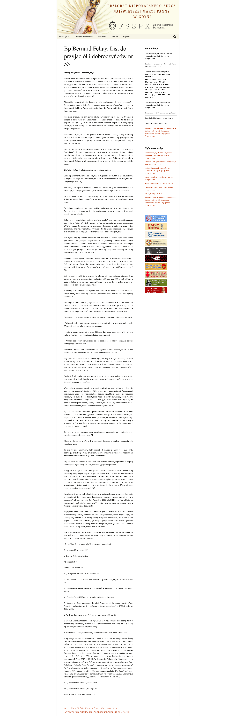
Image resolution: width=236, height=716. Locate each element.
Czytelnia (126, 36)
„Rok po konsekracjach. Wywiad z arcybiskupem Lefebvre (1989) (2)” (99, 711)
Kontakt (115, 36)
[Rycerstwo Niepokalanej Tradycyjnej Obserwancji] (156, 234)
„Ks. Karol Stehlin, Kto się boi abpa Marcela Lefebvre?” (91, 707)
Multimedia (102, 36)
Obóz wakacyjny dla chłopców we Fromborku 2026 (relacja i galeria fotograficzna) (157, 170)
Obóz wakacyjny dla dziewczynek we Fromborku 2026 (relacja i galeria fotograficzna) (158, 155)
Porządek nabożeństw (84, 36)
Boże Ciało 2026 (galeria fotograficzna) (159, 183)
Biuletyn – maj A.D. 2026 (153, 194)
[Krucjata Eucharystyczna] (156, 242)
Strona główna (64, 36)
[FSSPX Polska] (156, 258)
